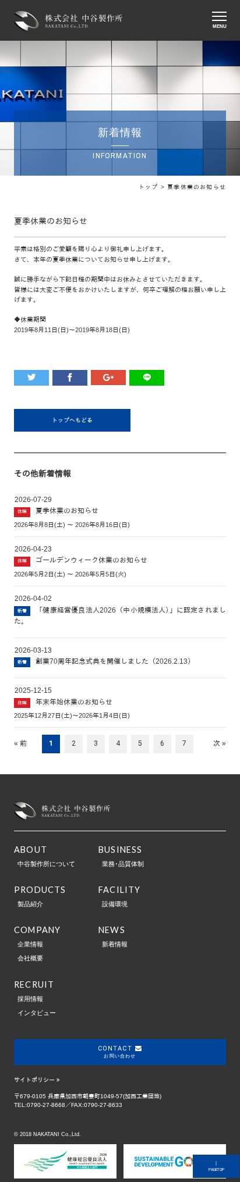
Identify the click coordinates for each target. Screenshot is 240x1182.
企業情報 (30, 944)
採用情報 (30, 998)
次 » (219, 743)
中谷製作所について (46, 863)
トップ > (153, 187)
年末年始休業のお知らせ (74, 702)
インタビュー (36, 1012)
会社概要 (30, 958)
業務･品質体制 (123, 863)
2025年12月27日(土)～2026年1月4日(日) (72, 715)
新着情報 (115, 944)
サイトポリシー (34, 1080)
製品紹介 (30, 903)
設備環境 (115, 903)
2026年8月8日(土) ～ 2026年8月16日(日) (72, 524)
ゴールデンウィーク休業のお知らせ (91, 560)
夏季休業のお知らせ (67, 511)
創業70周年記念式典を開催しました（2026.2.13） (115, 661)
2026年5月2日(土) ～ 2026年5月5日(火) (70, 574)
